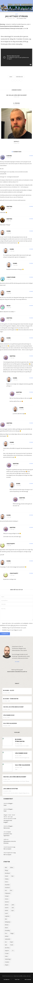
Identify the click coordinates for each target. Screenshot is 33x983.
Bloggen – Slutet (8, 690)
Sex (6, 942)
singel (11, 942)
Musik (6, 927)
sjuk (6, 945)
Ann (5, 832)
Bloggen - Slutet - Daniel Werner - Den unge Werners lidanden (9, 816)
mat (6, 919)
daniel (6, 876)
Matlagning (7, 922)
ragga (12, 933)
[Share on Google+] (18, 80)
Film (11, 890)
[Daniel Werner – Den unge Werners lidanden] (16, 7)
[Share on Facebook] (11, 30)
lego (10, 76)
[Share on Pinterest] (21, 80)
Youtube (7, 962)
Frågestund (7, 893)
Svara (31, 155)
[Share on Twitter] (16, 30)
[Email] (21, 30)
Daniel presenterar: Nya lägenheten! (8, 833)
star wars (7, 947)
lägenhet (7, 916)
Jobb (13, 904)
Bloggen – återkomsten (10, 698)
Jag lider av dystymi (10, 789)
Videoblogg (19, 76)
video (6, 956)
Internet (7, 902)
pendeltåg (7, 930)
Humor (6, 899)
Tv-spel (6, 953)
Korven (9, 156)
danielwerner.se (9, 976)
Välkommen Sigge (8, 715)
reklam (6, 936)
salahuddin (7, 939)
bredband (7, 873)
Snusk (11, 945)
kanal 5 (6, 907)
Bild (6, 867)
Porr (6, 933)
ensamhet (7, 884)
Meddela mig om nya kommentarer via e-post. (14, 627)
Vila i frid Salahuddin (10, 723)
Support (7, 950)
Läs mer (17, 661)
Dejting (6, 879)
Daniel (9, 231)
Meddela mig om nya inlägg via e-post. (12, 630)
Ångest (6, 965)
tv (12, 950)
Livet (16, 14)
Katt (13, 907)
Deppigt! (16, 141)
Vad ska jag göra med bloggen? (16, 95)
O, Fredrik (16, 103)
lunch (6, 913)
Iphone (6, 904)
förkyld (6, 896)
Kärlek (6, 910)
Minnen (6, 924)
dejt (12, 876)
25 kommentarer (21, 18)
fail (6, 890)
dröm (6, 882)
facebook (7, 887)
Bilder (11, 867)
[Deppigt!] (16, 123)
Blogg (6, 870)
